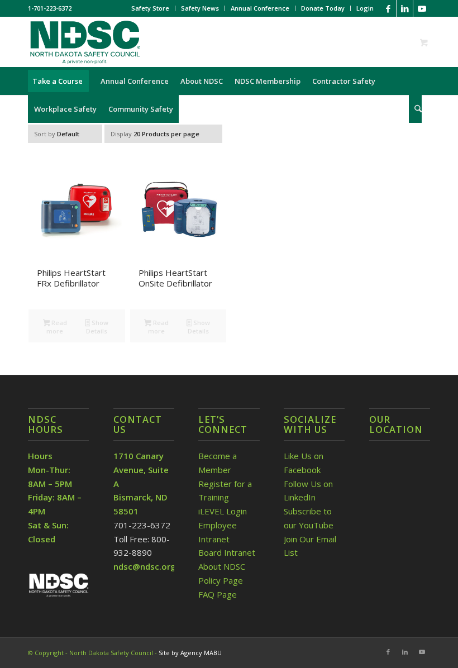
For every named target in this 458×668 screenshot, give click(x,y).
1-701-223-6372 (49, 8)
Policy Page (220, 580)
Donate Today (323, 8)
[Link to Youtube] (421, 8)
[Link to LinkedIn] (405, 8)
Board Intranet (226, 552)
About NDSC (221, 566)
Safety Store (150, 8)
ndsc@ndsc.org (144, 566)
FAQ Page (217, 594)
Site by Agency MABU (190, 652)
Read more (56, 326)
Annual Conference (260, 8)
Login (365, 8)
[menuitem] (150, 8)
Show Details (97, 326)
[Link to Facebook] (388, 8)
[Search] (415, 109)
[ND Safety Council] (84, 42)
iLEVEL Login (223, 511)
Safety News (200, 8)
